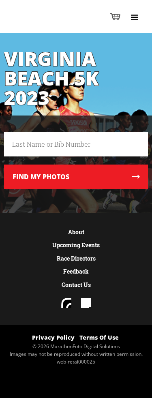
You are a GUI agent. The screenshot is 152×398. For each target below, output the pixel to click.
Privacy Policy (53, 337)
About (76, 232)
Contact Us (76, 285)
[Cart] (115, 16)
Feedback (76, 271)
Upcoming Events (76, 245)
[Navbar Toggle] (134, 17)
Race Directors (76, 258)
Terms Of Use (99, 337)
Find (41, 176)
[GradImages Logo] (46, 25)
